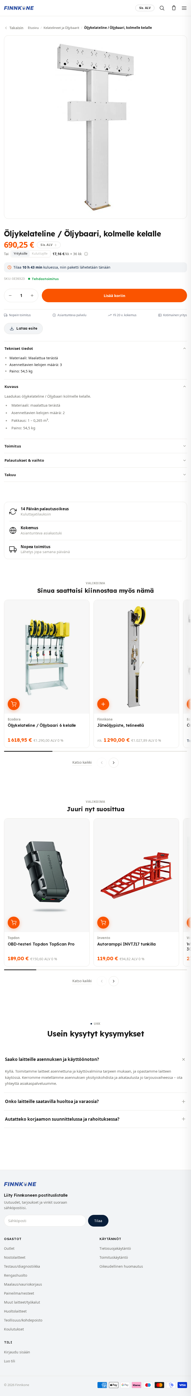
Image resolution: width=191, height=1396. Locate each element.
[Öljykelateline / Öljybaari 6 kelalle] (46, 674)
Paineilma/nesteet (19, 1293)
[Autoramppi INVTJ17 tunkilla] (136, 892)
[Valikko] (184, 8)
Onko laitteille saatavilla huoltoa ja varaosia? (52, 1101)
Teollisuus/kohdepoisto (23, 1320)
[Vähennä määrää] (10, 295)
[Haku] (162, 8)
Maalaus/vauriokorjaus (23, 1284)
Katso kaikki (82, 762)
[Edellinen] (102, 763)
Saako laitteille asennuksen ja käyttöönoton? (52, 1059)
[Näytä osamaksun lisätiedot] (86, 253)
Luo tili (9, 1361)
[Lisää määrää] (32, 295)
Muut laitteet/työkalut (22, 1302)
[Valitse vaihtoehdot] (103, 704)
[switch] (144, 8)
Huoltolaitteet (15, 1311)
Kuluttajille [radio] (40, 253)
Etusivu (33, 27)
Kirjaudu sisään (17, 1352)
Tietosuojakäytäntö (115, 1248)
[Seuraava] (114, 763)
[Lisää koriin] (14, 704)
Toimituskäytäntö (113, 1257)
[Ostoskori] (174, 8)
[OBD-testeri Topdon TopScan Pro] (46, 892)
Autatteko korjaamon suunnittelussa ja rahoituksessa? (62, 1119)
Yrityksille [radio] (20, 253)
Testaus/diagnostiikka (22, 1266)
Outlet (9, 1248)
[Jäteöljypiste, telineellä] (136, 674)
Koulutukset (14, 1329)
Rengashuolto (15, 1275)
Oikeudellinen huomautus (121, 1266)
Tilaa (98, 1220)
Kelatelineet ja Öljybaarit (61, 27)
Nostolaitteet (14, 1257)
